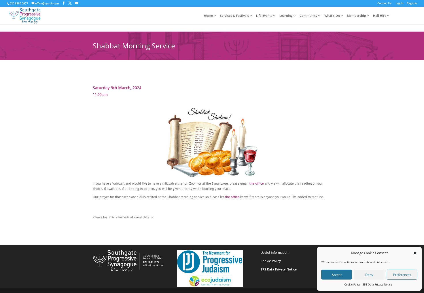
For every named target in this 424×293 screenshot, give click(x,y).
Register (412, 3)
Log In (399, 3)
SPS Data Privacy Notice (377, 284)
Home (208, 16)
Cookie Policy (352, 284)
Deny (369, 274)
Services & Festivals (234, 16)
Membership (356, 16)
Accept (337, 274)
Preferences (402, 274)
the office (256, 183)
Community (308, 16)
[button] (415, 253)
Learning (286, 16)
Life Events (264, 16)
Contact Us (384, 3)
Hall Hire (379, 16)
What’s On (332, 16)
